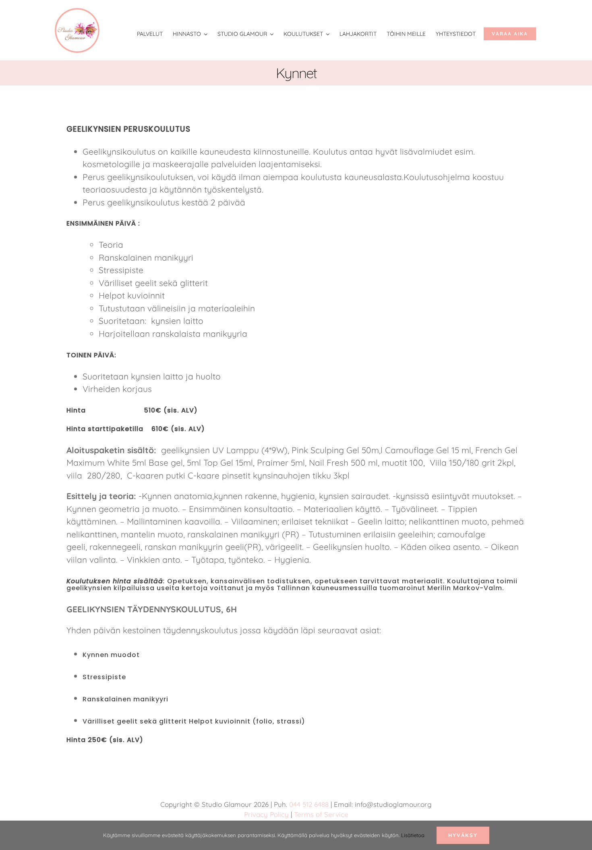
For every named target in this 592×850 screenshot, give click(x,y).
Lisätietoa (412, 835)
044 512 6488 (309, 804)
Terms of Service (321, 814)
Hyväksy (463, 835)
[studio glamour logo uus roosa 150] (77, 11)
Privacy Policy (266, 814)
